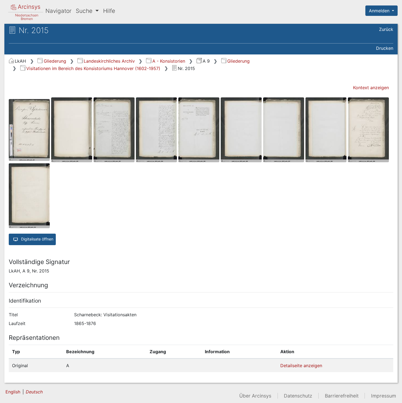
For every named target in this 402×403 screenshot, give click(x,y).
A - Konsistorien (168, 61)
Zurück (386, 29)
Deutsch (34, 392)
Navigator (58, 10)
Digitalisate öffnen (36, 239)
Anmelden (380, 10)
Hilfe (109, 10)
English (12, 392)
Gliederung (55, 61)
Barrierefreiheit (342, 396)
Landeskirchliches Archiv (109, 61)
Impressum (383, 396)
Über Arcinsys (255, 396)
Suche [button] (85, 10)
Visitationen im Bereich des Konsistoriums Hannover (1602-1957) (93, 68)
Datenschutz (298, 396)
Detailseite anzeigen (301, 365)
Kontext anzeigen (371, 87)
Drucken (384, 48)
